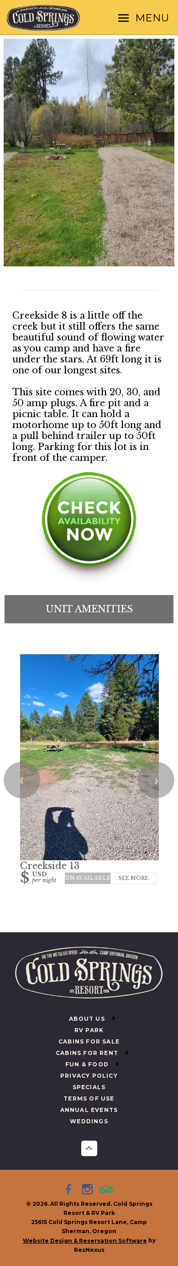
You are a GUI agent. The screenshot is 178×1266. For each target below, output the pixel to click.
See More (133, 878)
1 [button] (89, 262)
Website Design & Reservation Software (85, 1240)
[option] (89, 153)
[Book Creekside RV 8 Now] (89, 581)
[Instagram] (89, 1190)
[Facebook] (70, 1190)
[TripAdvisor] (107, 1190)
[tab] (89, 262)
